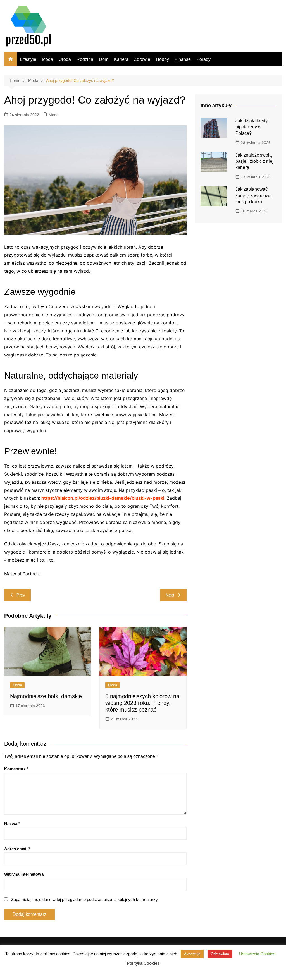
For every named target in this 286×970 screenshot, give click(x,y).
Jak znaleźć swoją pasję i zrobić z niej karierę (254, 161)
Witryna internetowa (24, 874)
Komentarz (16, 769)
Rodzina (85, 59)
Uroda (65, 59)
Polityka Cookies (143, 963)
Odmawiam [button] (220, 954)
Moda (47, 59)
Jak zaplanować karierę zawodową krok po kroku (253, 195)
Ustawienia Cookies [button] (257, 953)
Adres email (17, 848)
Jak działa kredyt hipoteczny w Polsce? (252, 127)
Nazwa (12, 823)
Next (170, 595)
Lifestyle (28, 59)
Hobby (162, 59)
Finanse (183, 59)
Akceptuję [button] (192, 954)
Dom (103, 59)
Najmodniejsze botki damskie (46, 696)
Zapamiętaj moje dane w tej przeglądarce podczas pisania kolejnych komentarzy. (85, 899)
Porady (203, 59)
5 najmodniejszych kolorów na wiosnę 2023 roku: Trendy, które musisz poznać (142, 703)
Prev (20, 595)
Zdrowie (142, 59)
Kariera (121, 59)
